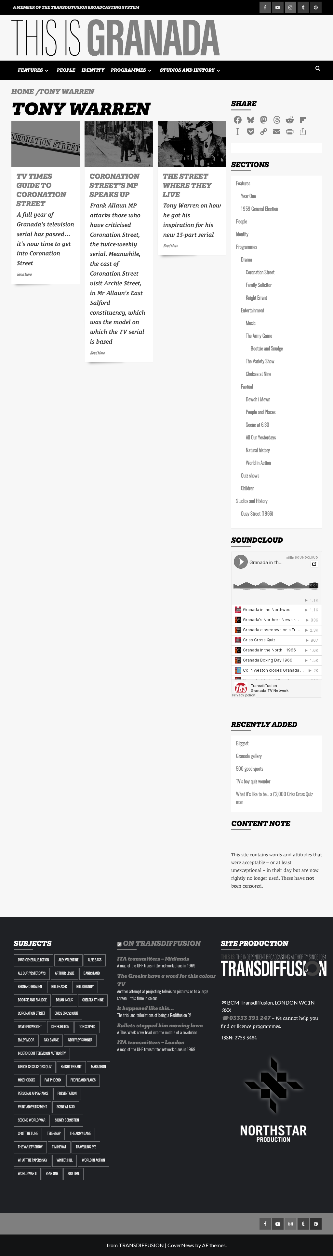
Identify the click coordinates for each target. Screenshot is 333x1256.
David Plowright (30, 1027)
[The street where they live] (192, 144)
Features (30, 70)
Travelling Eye (86, 1147)
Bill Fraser (59, 987)
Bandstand (92, 974)
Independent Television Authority (42, 1054)
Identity (93, 70)
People (66, 70)
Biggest (242, 744)
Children (247, 489)
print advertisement (32, 1107)
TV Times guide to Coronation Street (41, 190)
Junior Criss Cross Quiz (34, 1067)
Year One (248, 196)
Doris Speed (87, 1027)
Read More (24, 275)
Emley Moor (26, 1040)
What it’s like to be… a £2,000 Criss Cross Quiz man (274, 798)
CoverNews (180, 1245)
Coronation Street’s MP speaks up (114, 185)
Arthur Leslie (64, 974)
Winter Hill (65, 1161)
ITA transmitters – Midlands (153, 958)
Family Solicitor (259, 285)
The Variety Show (260, 362)
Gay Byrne (51, 1040)
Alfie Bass (94, 960)
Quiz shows (250, 476)
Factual (247, 387)
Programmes (128, 70)
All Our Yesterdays (261, 438)
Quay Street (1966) (257, 514)
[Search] (318, 68)
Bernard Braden (30, 987)
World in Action (258, 463)
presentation (67, 1094)
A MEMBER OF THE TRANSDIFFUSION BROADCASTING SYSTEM (76, 7)
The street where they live (187, 185)
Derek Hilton (60, 1027)
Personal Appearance (33, 1094)
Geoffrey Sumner (80, 1040)
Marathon (98, 1067)
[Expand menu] (46, 70)
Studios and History (187, 70)
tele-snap (53, 1134)
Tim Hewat (59, 1147)
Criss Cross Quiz (66, 1014)
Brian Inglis (64, 1000)
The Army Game (259, 336)
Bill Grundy (85, 987)
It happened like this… (145, 1008)
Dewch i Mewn (258, 400)
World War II (27, 1174)
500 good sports (249, 769)
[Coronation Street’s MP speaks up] (119, 144)
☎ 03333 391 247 (246, 1017)
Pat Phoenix (53, 1080)
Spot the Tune (28, 1134)
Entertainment (252, 311)
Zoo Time (73, 1174)
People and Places (260, 412)
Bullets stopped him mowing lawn (160, 1025)
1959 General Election (259, 209)
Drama (246, 260)
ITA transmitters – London (150, 1042)
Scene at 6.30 (257, 425)
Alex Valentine (68, 960)
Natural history (258, 451)
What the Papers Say (32, 1161)
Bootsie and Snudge (267, 349)
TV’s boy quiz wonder (253, 782)
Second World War (32, 1120)
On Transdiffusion (162, 943)
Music (251, 323)
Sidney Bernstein (67, 1120)
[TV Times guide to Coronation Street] (45, 144)
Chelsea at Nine (258, 374)
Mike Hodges (26, 1080)
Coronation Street (260, 273)
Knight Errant (256, 298)
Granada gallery (249, 756)
